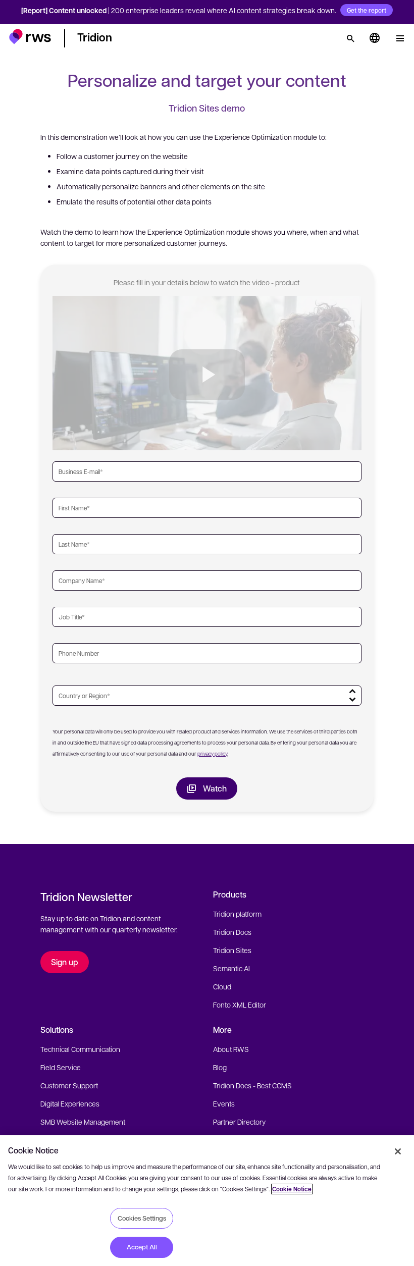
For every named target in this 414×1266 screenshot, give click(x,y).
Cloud (222, 986)
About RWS (231, 1048)
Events (224, 1103)
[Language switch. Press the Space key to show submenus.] (375, 38)
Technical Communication (80, 1048)
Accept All (142, 1246)
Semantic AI (231, 968)
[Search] (350, 38)
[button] (30, 36)
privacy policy (212, 753)
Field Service (60, 1067)
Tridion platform (237, 913)
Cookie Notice (292, 1189)
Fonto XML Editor (239, 1004)
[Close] (398, 1151)
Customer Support (69, 1085)
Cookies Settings (142, 1218)
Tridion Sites (232, 950)
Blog (220, 1067)
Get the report (366, 10)
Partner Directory (239, 1121)
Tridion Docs (232, 931)
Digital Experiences (69, 1103)
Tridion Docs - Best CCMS (252, 1085)
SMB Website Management (82, 1121)
